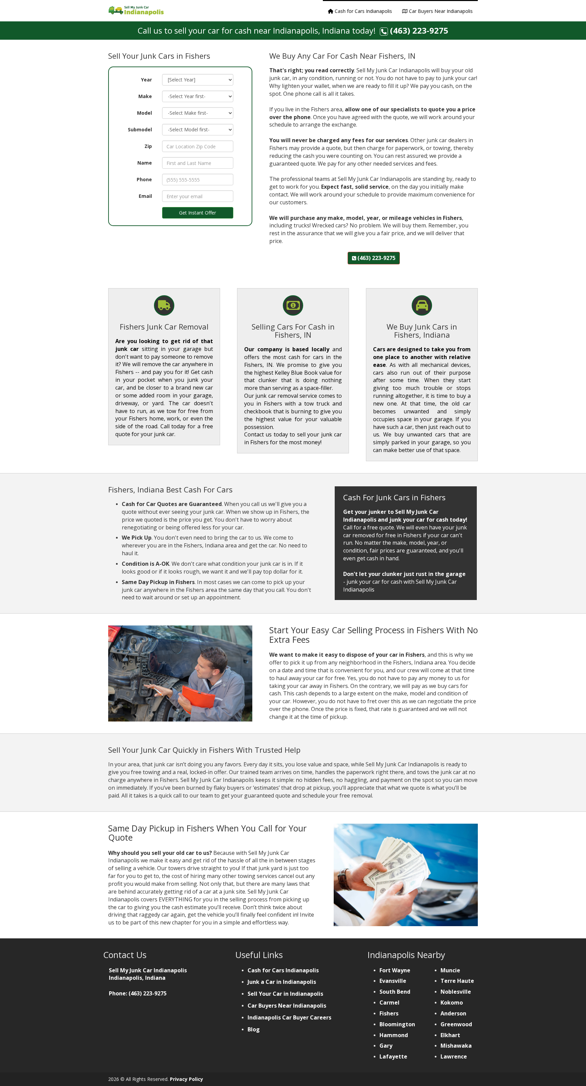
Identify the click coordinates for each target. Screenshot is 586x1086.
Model (144, 113)
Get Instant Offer (197, 212)
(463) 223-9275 (419, 30)
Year (146, 79)
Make (145, 96)
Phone (144, 179)
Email (145, 196)
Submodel (140, 129)
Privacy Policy (186, 1079)
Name (144, 163)
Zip (148, 146)
